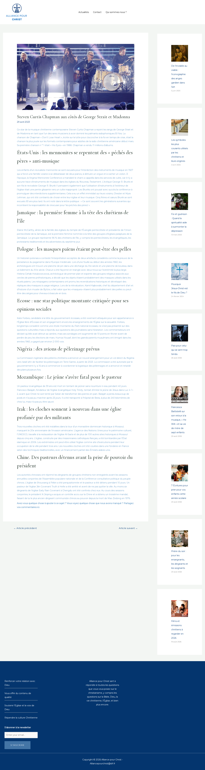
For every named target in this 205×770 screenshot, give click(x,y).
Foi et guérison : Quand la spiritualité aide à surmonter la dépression (179, 222)
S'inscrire (17, 745)
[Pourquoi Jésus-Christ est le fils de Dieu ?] (179, 278)
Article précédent (25, 528)
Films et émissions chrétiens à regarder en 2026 (177, 629)
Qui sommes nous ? (116, 12)
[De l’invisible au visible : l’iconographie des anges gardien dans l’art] (179, 59)
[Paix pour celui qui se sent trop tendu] (179, 339)
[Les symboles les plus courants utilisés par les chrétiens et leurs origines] (179, 133)
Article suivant (128, 528)
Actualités (83, 12)
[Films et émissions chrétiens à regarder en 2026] (179, 614)
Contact (97, 12)
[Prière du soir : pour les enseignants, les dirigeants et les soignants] (179, 545)
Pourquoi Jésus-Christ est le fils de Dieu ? (179, 288)
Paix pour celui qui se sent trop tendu (179, 349)
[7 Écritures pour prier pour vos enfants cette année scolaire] (179, 479)
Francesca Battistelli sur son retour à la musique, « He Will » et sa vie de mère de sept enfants (178, 420)
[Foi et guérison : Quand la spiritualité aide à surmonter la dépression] (179, 207)
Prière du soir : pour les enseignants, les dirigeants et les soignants (179, 559)
